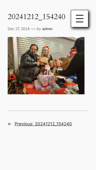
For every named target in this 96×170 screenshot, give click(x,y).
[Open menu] (79, 18)
